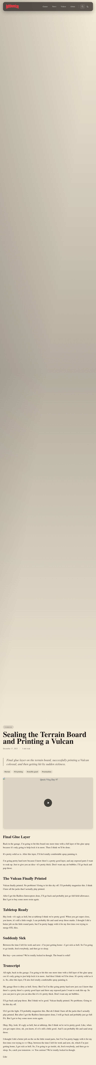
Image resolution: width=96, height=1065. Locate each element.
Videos (63, 6)
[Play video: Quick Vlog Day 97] (48, 802)
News (54, 6)
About (72, 6)
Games (45, 6)
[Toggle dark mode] (87, 6)
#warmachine (46, 771)
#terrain (7, 771)
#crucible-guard (32, 771)
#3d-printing (18, 771)
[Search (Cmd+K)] (82, 6)
